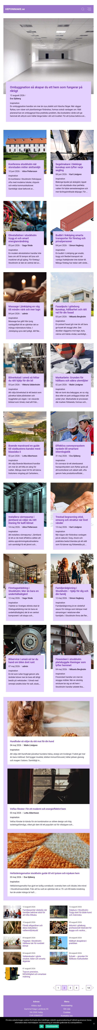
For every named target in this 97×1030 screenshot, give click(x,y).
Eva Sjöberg (15, 98)
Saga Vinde (27, 245)
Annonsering (66, 1005)
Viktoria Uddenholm (31, 384)
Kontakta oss (67, 1016)
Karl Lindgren (75, 174)
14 (88, 987)
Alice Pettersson (29, 171)
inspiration (14, 103)
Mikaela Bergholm (77, 316)
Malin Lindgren (76, 384)
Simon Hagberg (76, 245)
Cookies (66, 1012)
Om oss (66, 1009)
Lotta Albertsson (29, 456)
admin (25, 313)
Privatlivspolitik (52, 1026)
